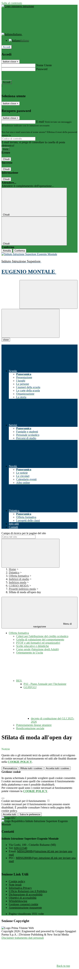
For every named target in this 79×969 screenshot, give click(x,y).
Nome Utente (44, 65)
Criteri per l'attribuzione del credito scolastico (42, 636)
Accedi (6, 47)
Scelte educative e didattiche (32, 646)
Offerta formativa (19, 575)
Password (41, 69)
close (6, 339)
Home (12, 569)
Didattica (14, 572)
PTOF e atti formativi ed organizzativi (38, 642)
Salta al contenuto (11, 3)
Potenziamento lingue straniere (34, 725)
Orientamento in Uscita (29, 652)
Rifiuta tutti (31, 768)
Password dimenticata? (14, 75)
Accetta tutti (57, 768)
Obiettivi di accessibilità (22, 897)
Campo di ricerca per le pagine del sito (23, 533)
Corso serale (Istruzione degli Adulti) (37, 649)
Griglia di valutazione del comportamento (40, 639)
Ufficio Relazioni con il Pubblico (28, 891)
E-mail (40, 121)
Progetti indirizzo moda (22, 588)
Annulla (7, 250)
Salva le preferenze (30, 814)
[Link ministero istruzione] (17, 6)
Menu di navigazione (52, 625)
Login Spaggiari (19, 135)
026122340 (20, 848)
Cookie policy (17, 881)
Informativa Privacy (20, 887)
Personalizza (10, 768)
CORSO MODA (19, 585)
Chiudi (6, 159)
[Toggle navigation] (30, 323)
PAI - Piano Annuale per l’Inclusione (45, 683)
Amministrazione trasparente (25, 907)
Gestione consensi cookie (23, 904)
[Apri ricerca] (48, 294)
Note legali (15, 884)
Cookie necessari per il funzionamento (23, 800)
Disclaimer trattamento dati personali (22, 937)
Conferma (20, 250)
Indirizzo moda (17, 582)
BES (19, 680)
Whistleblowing (18, 901)
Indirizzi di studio (19, 579)
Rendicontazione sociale (30, 728)
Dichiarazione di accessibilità (25, 894)
